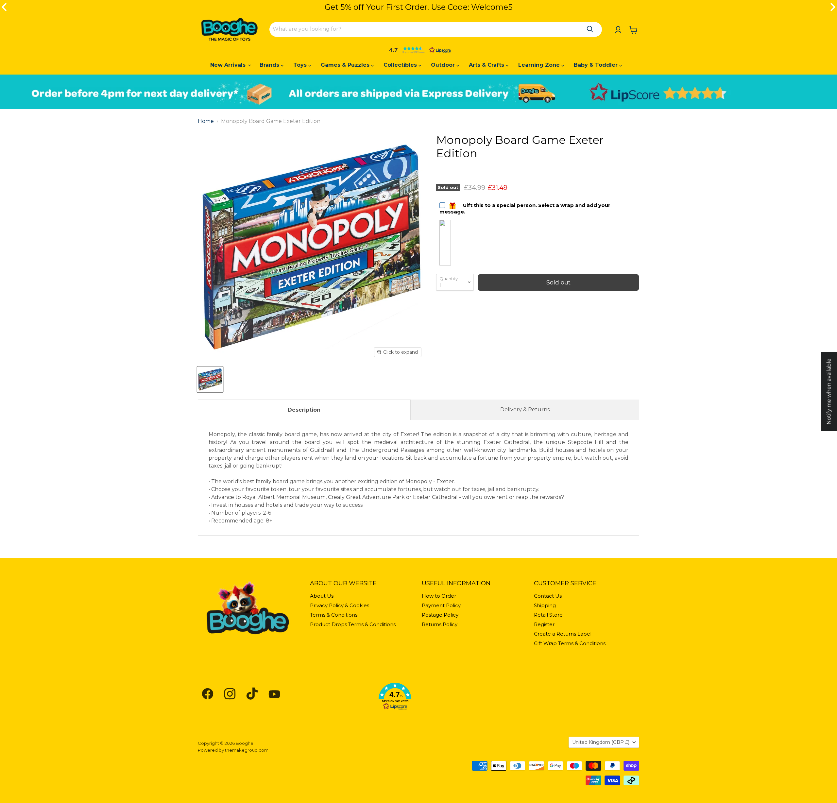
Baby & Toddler (596, 65)
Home (206, 121)
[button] (418, 50)
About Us (321, 596)
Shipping (545, 605)
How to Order (439, 596)
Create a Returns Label (562, 634)
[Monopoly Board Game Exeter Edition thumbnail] (210, 379)
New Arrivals (228, 65)
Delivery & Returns (525, 409)
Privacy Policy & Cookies (339, 605)
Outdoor (443, 65)
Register (544, 624)
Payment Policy (441, 605)
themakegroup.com (246, 750)
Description (304, 410)
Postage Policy (440, 615)
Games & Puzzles (346, 65)
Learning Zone (539, 65)
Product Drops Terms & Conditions (353, 624)
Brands (270, 65)
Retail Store (548, 615)
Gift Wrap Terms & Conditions (570, 643)
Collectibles (401, 65)
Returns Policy (439, 624)
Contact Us (548, 596)
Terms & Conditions (333, 615)
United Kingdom (600, 742)
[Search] (590, 29)
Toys (300, 65)
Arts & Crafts (487, 65)
